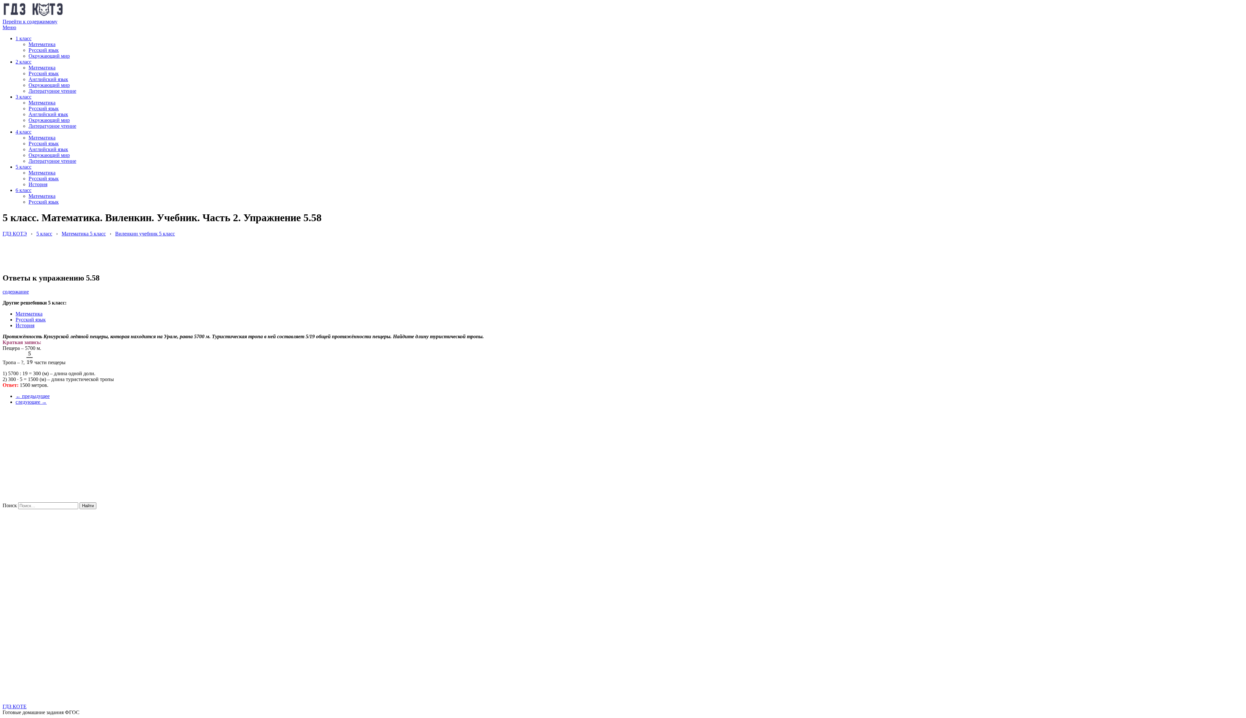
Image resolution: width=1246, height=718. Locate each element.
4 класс (23, 132)
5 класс (23, 167)
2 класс (23, 62)
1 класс (23, 38)
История (38, 184)
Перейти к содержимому (30, 21)
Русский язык (44, 50)
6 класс (23, 190)
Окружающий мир (49, 56)
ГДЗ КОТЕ (15, 706)
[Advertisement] (121, 251)
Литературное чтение (52, 91)
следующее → (31, 402)
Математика (42, 44)
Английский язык (48, 79)
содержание (16, 291)
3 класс (23, 97)
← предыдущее (33, 396)
